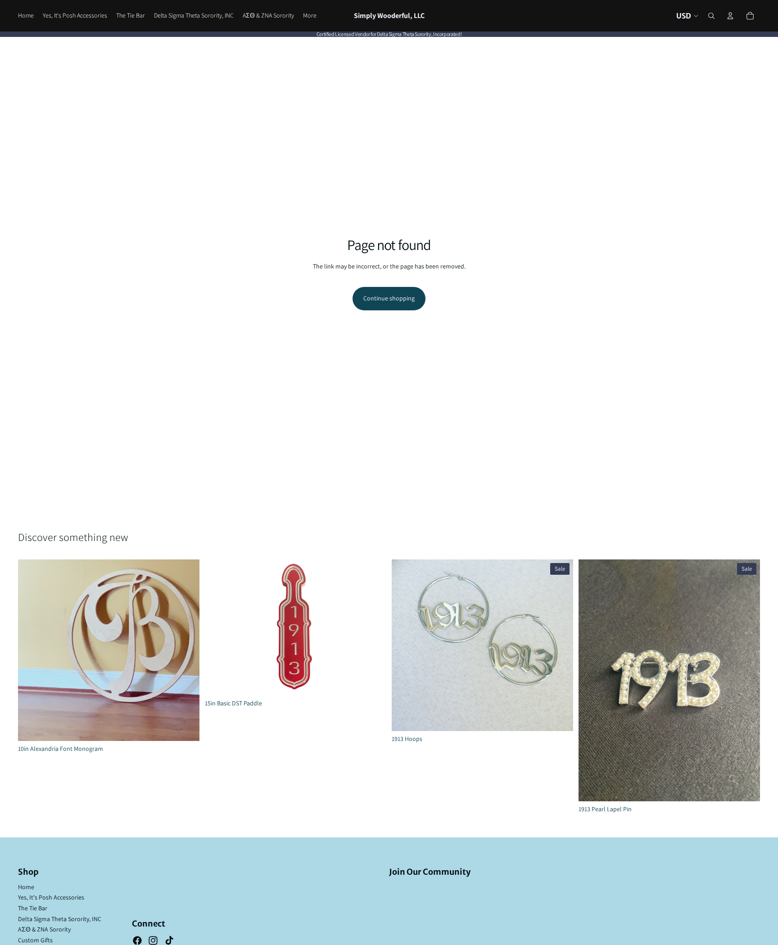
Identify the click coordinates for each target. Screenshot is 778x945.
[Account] (730, 16)
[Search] (711, 16)
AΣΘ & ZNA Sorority (44, 929)
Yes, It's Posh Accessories (51, 897)
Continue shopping (389, 298)
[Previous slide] (218, 627)
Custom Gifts (35, 940)
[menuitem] (310, 15)
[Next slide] (372, 627)
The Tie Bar (32, 908)
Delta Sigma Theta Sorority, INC (59, 919)
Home (26, 887)
